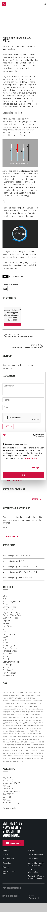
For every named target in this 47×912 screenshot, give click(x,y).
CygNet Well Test (10, 618)
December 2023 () (11, 791)
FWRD (24, 734)
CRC (36, 717)
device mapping (31, 725)
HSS (29, 736)
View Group (20, 758)
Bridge (23, 711)
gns (4, 736)
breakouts (18, 711)
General (6, 623)
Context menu (20, 717)
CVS (23, 720)
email (29, 728)
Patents (6, 867)
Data (40, 723)
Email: (5, 527)
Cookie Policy (30, 458)
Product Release (10, 648)
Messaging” (36, 739)
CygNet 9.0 (32, 720)
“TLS (15, 703)
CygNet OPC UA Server (13, 615)
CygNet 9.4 (39, 720)
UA (10, 758)
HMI (22, 276)
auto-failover (14, 709)
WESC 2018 (6, 761)
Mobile (5, 742)
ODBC (26, 742)
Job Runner (40, 736)
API (4, 599)
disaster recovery (7, 728)
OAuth (23, 742)
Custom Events (17, 720)
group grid (16, 736)
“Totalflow (23, 703)
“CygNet (35, 692)
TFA (40, 753)
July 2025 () (8, 778)
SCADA (38, 747)
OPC (5, 640)
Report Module (23, 747)
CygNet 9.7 (12, 723)
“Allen (21, 692)
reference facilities (27, 744)
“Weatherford (30, 703)
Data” (12, 725)
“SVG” (4, 703)
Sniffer (36, 750)
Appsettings (31, 706)
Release (5, 747)
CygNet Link (8, 610)
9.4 (10, 276)
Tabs (20, 753)
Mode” (9, 742)
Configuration (12, 717)
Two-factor (5, 758)
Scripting (6, 656)
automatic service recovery (36, 709)
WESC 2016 (40, 758)
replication (15, 747)
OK (23, 475)
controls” (32, 717)
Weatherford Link (10, 676)
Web (25, 758)
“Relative (21, 701)
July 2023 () (8, 794)
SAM (29, 747)
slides (32, 750)
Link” (10, 739)
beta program (6, 711)
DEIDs (15, 725)
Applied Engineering (11, 601)
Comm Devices (9, 607)
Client (19, 714)
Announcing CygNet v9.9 (13, 561)
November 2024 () (11, 783)
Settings (35, 468)
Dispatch (6, 620)
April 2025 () (8, 780)
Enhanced (5, 731)
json (4, 739)
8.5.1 (38, 703)
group (10, 736)
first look (14, 734)
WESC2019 (20, 761)
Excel (27, 731)
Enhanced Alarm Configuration (17, 731)
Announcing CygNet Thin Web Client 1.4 (20, 572)
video (14, 758)
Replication (7, 653)
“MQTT (29, 698)
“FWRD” (32, 695)
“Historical (6, 698)
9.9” (6, 706)
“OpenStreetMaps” (8, 701)
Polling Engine (9, 645)
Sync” (17, 753)
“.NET (13, 692)
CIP (16, 714)
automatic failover (24, 709)
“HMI (10, 698)
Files (9, 734)
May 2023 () (8, 797)
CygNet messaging (28, 723)
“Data (39, 692)
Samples (33, 747)
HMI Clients (7, 626)
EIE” (26, 728)
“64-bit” (18, 692)
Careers (6, 850)
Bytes (8, 714)
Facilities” (33, 731)
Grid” (6, 736)
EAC (21, 728)
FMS (18, 734)
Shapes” (27, 750)
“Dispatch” (18, 695)
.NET (4, 692)
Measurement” (29, 739)
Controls (26, 717)
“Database (5, 695)
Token (10, 756)
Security (6, 659)
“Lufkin (26, 698)
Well (35, 758)
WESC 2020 (13, 761)
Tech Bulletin (8, 670)
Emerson (33, 728)
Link (4, 632)
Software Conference (12, 662)
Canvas (29, 46)
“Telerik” (8, 703)
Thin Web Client (9, 673)
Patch (5, 643)
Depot (19, 725)
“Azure (25, 692)
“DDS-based (12, 695)
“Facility (27, 695)
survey (13, 753)
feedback (5, 734)
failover (38, 731)
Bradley (13, 711)
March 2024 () (9, 789)
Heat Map (22, 736)
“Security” (39, 701)
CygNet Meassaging (11, 612)
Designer (24, 725)
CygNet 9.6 (6, 723)
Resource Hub (8, 859)
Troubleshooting (38, 756)
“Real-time (16, 701)
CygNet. (36, 723)
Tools (14, 756)
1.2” (35, 703)
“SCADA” (34, 701)
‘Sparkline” (9, 692)
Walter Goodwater (9, 49)
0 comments (19, 46)
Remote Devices (10, 651)
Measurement (9, 634)
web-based (30, 758)
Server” (23, 750)
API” (23, 706)
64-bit (5, 596)
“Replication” (27, 701)
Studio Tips (7, 665)
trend (31, 756)
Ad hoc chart (11, 706)
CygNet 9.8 (19, 723)
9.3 (42, 703)
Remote (10, 747)
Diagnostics (40, 725)
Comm (32, 714)
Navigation (18, 742)
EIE (23, 728)
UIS (12, 758)
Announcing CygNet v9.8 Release (17, 578)
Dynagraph (16, 728)
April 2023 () (8, 800)
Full (21, 734)
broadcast (35, 711)
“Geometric (38, 695)
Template (32, 753)
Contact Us (7, 863)
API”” (26, 706)
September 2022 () (11, 802)
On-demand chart (33, 742)
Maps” (14, 739)
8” (40, 703)
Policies (31, 850)
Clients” (27, 714)
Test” (37, 753)
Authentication (7, 709)
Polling (7, 744)
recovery (11, 744)
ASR (36, 706)
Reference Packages (38, 744)
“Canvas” (30, 692)
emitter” (39, 728)
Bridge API (29, 711)
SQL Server (41, 750)
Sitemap (6, 854)
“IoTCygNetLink (19, 698)
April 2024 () (8, 786)
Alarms (17, 706)
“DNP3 (23, 695)
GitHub (40, 734)
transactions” (20, 756)
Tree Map (27, 756)
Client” (23, 714)
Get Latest (29, 734)
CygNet (27, 720)
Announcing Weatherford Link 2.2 (17, 556)
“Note (33, 698)
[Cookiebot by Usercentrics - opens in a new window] (33, 435)
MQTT (5, 637)
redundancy (18, 744)
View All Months (9, 808)
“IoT (13, 698)
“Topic (18, 703)
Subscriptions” (7, 753)
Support (6, 667)
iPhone (35, 736)
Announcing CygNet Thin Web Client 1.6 (20, 566)
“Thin (12, 703)
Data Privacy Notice (35, 854)
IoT (4, 629)
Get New (35, 734)
